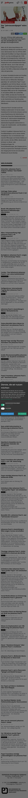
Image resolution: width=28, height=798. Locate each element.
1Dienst (7, 406)
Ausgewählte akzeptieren (7, 413)
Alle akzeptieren (22, 413)
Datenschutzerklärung (6, 399)
